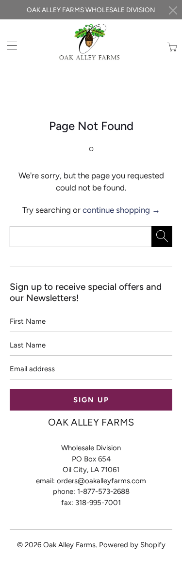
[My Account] (8, 45)
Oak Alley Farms (69, 544)
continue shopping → (121, 210)
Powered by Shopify (132, 544)
